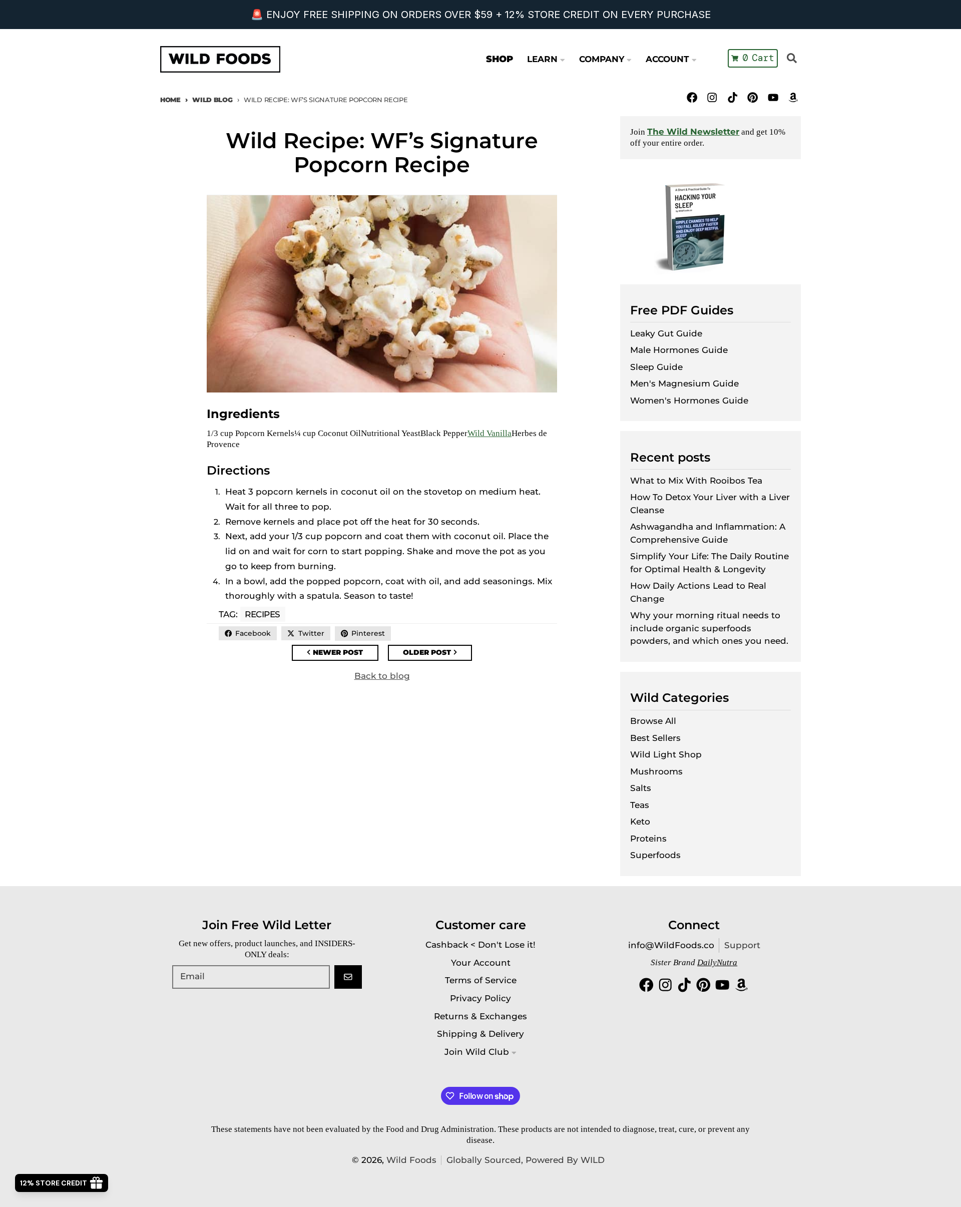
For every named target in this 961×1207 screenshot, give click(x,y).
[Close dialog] (657, 493)
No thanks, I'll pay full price (480, 712)
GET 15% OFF (569, 658)
